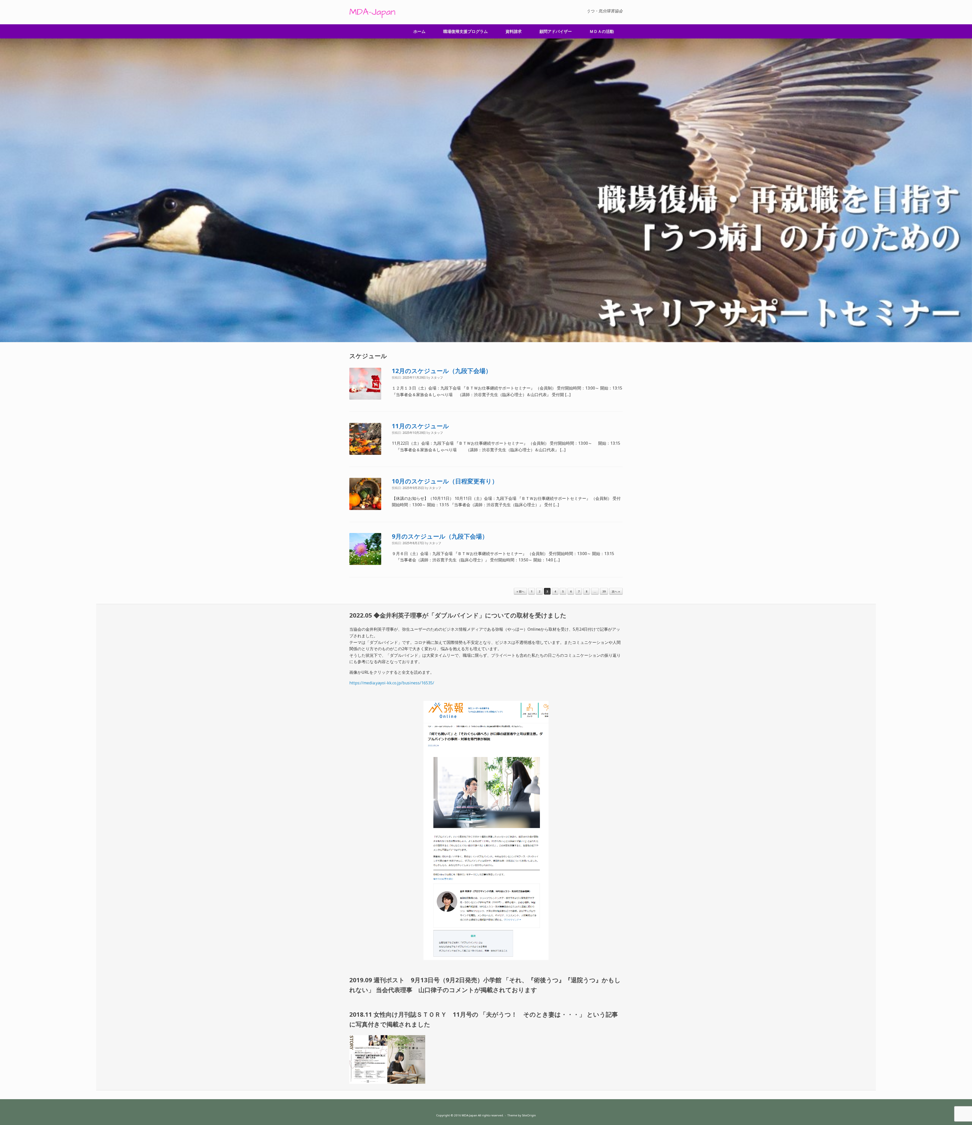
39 (603, 591)
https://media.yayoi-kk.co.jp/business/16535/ (391, 683)
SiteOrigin (529, 1115)
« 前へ (520, 591)
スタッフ (437, 377)
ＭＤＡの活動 (602, 31)
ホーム (419, 31)
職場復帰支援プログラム (465, 31)
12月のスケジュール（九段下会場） (442, 370)
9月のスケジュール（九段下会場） (440, 536)
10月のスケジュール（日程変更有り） (445, 481)
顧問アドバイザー (555, 31)
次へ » (616, 591)
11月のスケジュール (420, 426)
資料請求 (513, 31)
